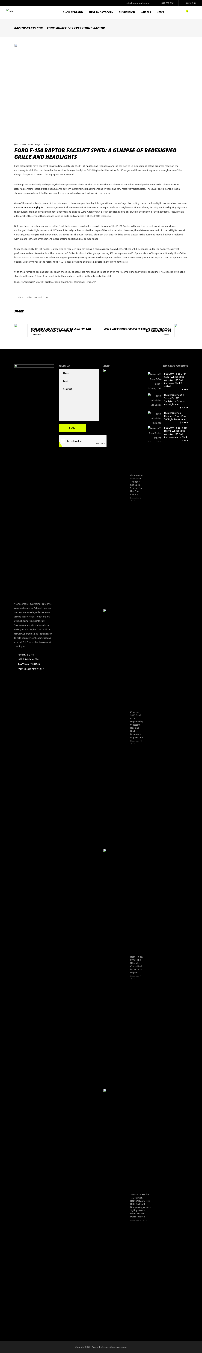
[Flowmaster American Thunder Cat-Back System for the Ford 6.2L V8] (115, 487)
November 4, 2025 (138, 1220)
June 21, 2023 (20, 144)
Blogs (37, 144)
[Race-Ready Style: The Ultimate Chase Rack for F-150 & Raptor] (115, 967)
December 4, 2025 (136, 499)
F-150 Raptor (86, 166)
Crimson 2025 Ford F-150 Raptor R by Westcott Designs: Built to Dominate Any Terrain (136, 725)
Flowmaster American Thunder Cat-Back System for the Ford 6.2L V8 (136, 485)
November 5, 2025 (136, 977)
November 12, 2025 (136, 742)
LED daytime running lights (28, 207)
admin (30, 144)
